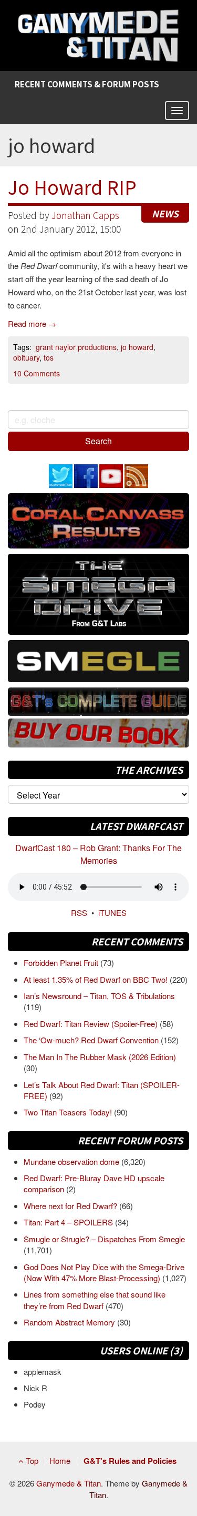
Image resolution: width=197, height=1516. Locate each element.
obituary (26, 357)
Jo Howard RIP (72, 186)
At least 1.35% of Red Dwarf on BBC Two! (97, 979)
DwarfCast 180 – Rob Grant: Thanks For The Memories (98, 854)
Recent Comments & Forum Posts (87, 83)
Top (31, 1460)
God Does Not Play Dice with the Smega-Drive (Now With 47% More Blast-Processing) (104, 1272)
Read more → (32, 323)
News (165, 213)
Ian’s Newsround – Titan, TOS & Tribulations (99, 995)
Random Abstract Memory (70, 1322)
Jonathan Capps (85, 215)
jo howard (137, 347)
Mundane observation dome (72, 1161)
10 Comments (36, 373)
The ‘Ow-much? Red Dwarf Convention (92, 1039)
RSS (79, 912)
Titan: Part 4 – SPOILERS (69, 1222)
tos (49, 357)
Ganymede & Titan (68, 1483)
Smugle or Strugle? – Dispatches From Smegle (104, 1238)
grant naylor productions (76, 347)
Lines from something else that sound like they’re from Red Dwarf (94, 1300)
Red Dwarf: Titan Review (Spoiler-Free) (92, 1023)
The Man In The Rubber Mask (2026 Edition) (100, 1056)
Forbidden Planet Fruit (62, 962)
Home (59, 1460)
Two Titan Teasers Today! (69, 1112)
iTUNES (112, 912)
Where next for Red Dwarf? (71, 1205)
